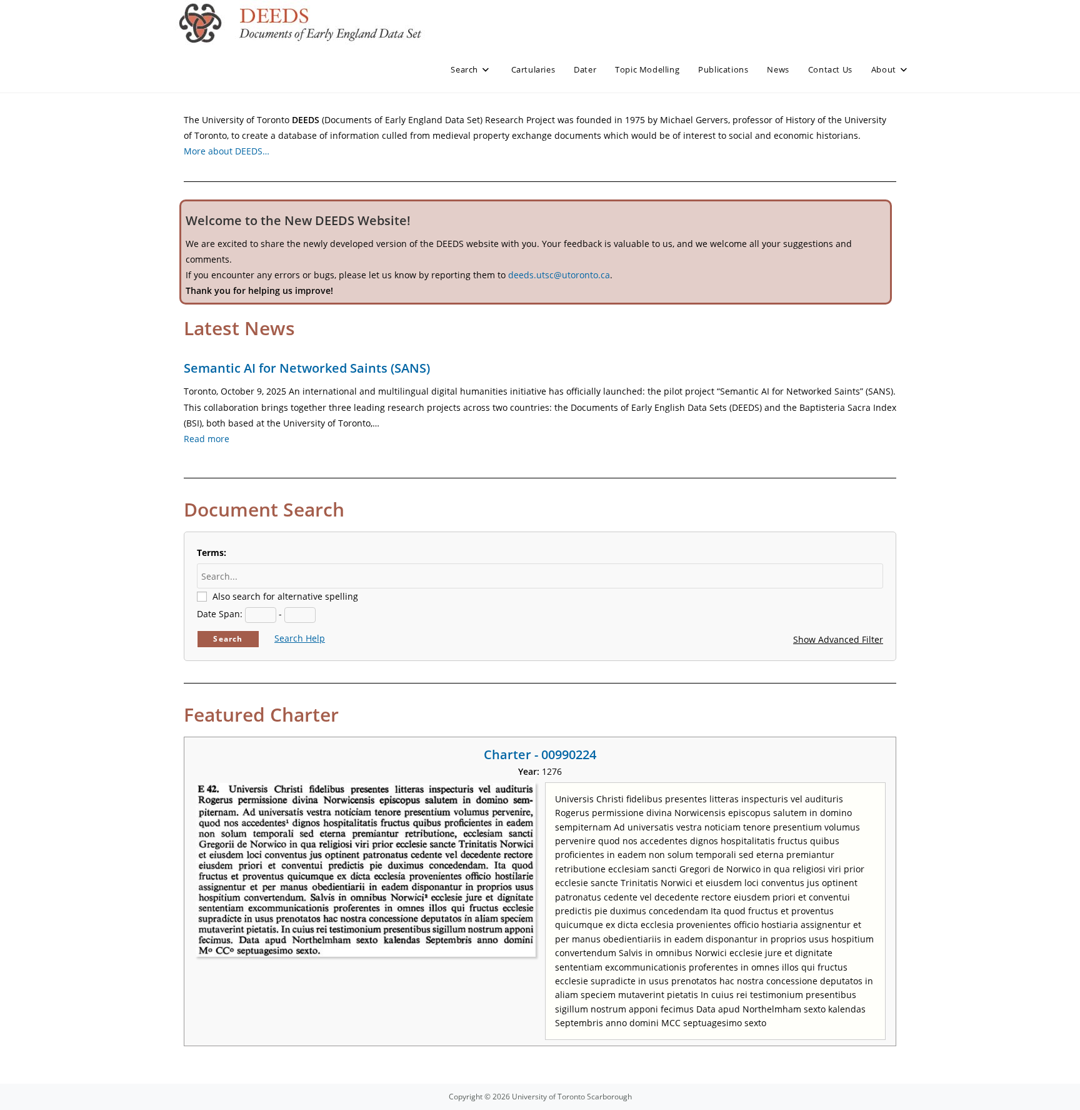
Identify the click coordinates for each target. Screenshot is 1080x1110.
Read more (206, 439)
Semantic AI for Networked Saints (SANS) (307, 368)
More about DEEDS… (226, 151)
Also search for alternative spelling (285, 596)
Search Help (299, 638)
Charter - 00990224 (540, 754)
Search (227, 638)
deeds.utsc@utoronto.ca (559, 275)
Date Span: (219, 614)
